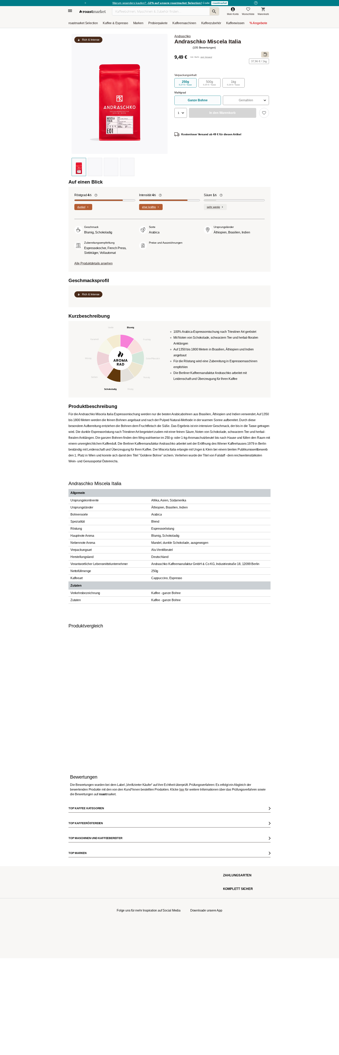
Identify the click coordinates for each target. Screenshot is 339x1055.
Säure (210, 195)
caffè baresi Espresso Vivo (227, 710)
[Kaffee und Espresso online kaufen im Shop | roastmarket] (92, 11)
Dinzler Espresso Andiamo (177, 710)
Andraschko (182, 36)
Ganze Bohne (198, 100)
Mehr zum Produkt (129, 769)
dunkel (81, 206)
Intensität (147, 195)
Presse (75, 937)
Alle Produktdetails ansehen (93, 263)
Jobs (73, 925)
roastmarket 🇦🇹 (79, 960)
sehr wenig (213, 206)
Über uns (76, 931)
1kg (233, 83)
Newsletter (76, 913)
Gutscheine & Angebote (83, 919)
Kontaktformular (158, 929)
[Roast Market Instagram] (124, 1032)
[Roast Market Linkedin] (172, 1032)
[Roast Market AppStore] (200, 1032)
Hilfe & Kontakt (118, 907)
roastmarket (219, 3)
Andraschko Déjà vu (122, 710)
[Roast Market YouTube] (148, 1032)
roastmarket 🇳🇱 (79, 972)
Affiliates (75, 948)
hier (181, 813)
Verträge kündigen (120, 925)
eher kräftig (149, 206)
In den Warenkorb (79, 758)
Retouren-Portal (119, 931)
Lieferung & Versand (121, 919)
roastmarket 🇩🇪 (79, 966)
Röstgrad (83, 195)
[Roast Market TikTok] (136, 1032)
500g (209, 83)
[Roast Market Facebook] (160, 1032)
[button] (246, 100)
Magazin (75, 907)
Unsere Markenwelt (81, 954)
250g (185, 83)
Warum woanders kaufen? (157, 3)
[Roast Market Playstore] (212, 1032)
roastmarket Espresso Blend (279, 710)
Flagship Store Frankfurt (123, 950)
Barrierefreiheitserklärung (84, 943)
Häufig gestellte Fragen (123, 913)
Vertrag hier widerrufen (160, 996)
